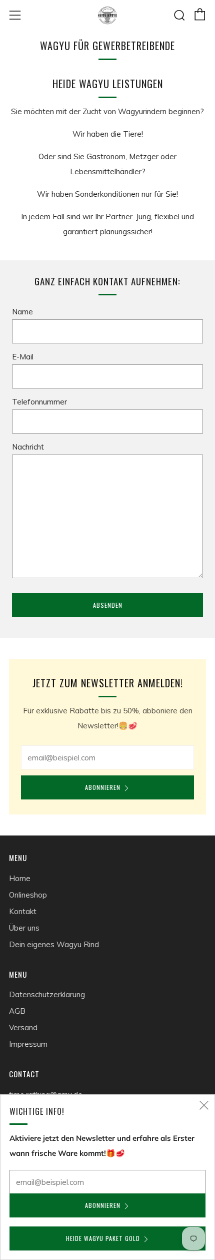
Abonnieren (102, 787)
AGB (17, 1011)
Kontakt (22, 911)
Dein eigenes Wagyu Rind (54, 944)
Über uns (24, 928)
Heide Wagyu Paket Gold (103, 1238)
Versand (23, 1027)
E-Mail (23, 356)
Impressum (28, 1044)
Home (19, 878)
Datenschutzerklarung (47, 994)
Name (22, 311)
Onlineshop (28, 895)
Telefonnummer (39, 401)
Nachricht (28, 447)
